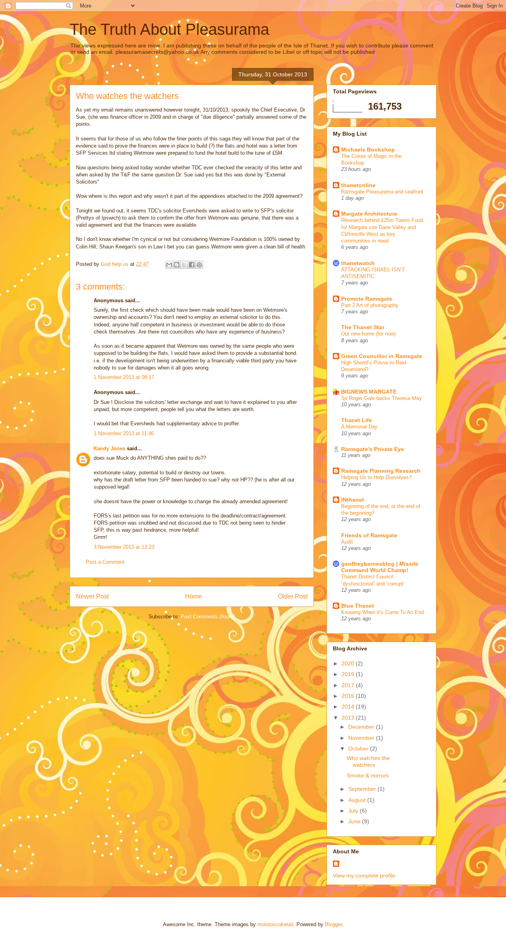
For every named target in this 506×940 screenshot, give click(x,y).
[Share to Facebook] (192, 265)
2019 (349, 674)
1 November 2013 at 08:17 (124, 377)
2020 (349, 663)
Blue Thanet (357, 606)
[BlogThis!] (177, 265)
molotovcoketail (275, 924)
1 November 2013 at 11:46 (124, 433)
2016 (349, 696)
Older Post (293, 596)
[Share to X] (184, 265)
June (355, 821)
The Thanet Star (362, 327)
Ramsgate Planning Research (381, 471)
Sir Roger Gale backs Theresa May (381, 398)
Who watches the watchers (368, 761)
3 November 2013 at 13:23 (124, 547)
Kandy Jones (109, 448)
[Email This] (169, 265)
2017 (349, 685)
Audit (347, 542)
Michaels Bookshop (368, 149)
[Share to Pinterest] (199, 265)
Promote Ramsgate (366, 299)
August (357, 800)
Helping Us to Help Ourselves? (376, 477)
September (363, 789)
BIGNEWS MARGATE (368, 392)
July (354, 810)
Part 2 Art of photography (369, 305)
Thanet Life (356, 420)
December (362, 727)
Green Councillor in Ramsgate (381, 356)
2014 (349, 706)
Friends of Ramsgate (369, 535)
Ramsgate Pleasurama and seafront (382, 192)
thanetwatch (358, 263)
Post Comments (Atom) (208, 617)
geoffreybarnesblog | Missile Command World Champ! (379, 567)
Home (193, 596)
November (362, 738)
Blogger (333, 924)
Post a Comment (105, 562)
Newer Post (92, 596)
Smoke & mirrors (368, 775)
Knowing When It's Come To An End (382, 612)
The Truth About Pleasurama (169, 29)
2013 (349, 717)
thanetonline (358, 185)
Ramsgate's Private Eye (372, 449)
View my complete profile (364, 875)
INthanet (352, 500)
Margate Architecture (369, 213)
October (359, 748)
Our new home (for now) (368, 334)
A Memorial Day (359, 427)
